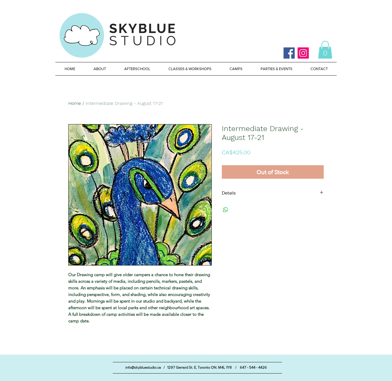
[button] (325, 50)
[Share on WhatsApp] (225, 209)
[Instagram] (303, 53)
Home (74, 103)
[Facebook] (289, 53)
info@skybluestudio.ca (143, 367)
